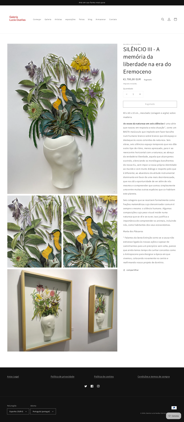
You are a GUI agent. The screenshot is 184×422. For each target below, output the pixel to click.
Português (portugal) (41, 411)
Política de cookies (104, 376)
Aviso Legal (13, 376)
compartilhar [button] (132, 270)
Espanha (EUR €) (16, 411)
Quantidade (128, 88)
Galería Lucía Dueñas (153, 413)
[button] (163, 19)
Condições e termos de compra (154, 376)
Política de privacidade (62, 376)
